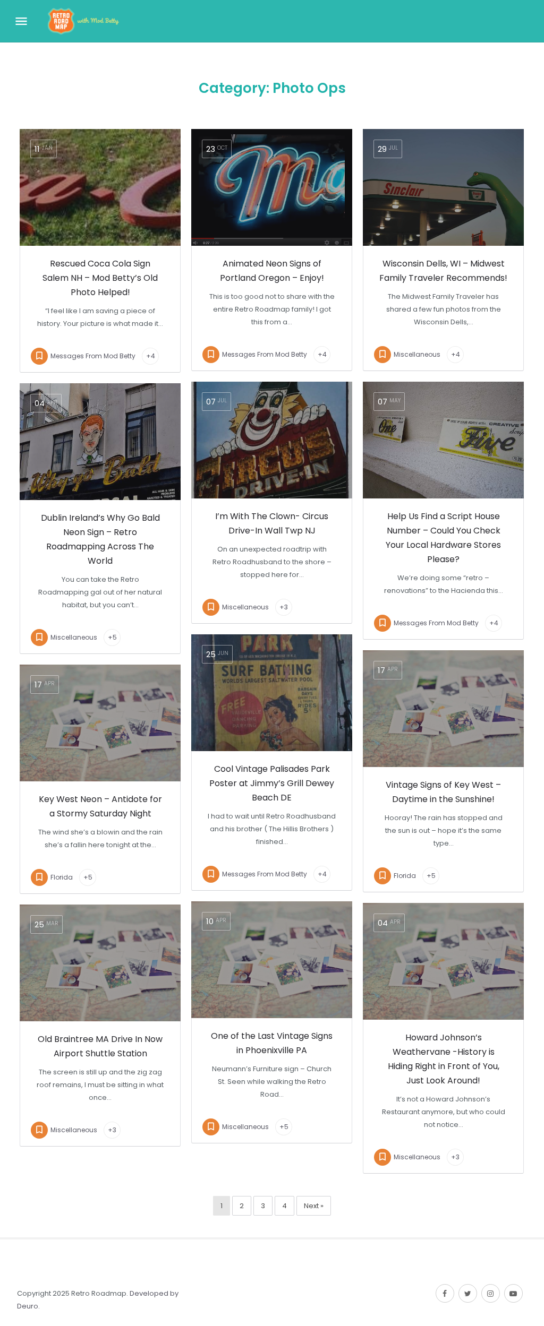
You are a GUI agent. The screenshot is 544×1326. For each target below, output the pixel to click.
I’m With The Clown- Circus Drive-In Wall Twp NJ (271, 523)
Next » (314, 1206)
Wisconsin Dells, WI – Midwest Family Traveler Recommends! (443, 270)
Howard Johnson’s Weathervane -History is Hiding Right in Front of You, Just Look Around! (443, 1059)
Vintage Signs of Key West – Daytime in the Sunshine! (443, 792)
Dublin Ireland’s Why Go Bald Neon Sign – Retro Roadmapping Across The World (100, 539)
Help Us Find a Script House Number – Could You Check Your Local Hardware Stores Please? (443, 537)
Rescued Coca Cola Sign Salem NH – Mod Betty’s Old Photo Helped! (100, 277)
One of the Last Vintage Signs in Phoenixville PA (272, 1043)
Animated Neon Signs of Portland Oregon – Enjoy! (272, 270)
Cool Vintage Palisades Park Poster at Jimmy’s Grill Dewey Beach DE (271, 783)
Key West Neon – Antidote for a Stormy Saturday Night (100, 806)
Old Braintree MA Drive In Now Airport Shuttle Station (100, 1046)
